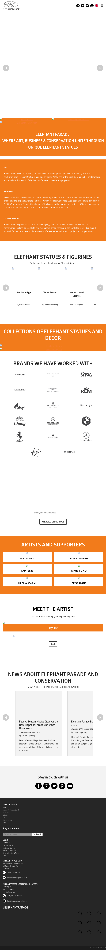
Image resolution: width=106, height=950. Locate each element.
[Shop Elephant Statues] (77, 119)
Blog (53, 643)
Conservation (7, 820)
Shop (4, 807)
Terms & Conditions (10, 850)
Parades (6, 812)
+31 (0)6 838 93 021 (14, 896)
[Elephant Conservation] (26, 123)
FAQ (4, 817)
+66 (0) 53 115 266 (13, 872)
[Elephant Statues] (53, 346)
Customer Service (9, 848)
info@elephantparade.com (17, 877)
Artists (5, 815)
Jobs (4, 823)
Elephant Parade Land (11, 810)
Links (4, 855)
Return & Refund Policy (11, 853)
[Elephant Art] (26, 119)
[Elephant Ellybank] (53, 349)
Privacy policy (8, 845)
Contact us (6, 843)
